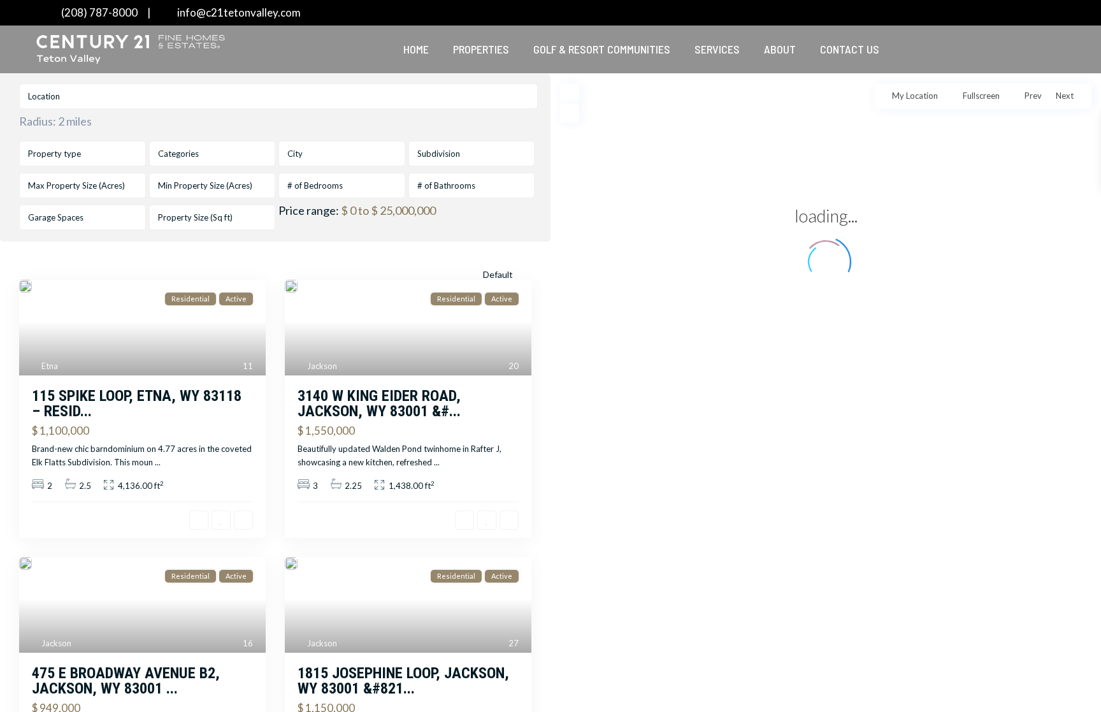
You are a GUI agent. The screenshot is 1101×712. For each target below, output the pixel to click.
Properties (481, 49)
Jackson (322, 366)
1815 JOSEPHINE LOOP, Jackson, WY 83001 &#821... (403, 680)
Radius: (55, 121)
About (780, 49)
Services (717, 49)
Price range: (308, 210)
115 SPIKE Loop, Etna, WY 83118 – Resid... (136, 403)
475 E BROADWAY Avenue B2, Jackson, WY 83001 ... (126, 680)
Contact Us (849, 49)
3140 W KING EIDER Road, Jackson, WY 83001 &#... (379, 403)
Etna (49, 366)
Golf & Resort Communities (601, 49)
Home (416, 49)
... (158, 462)
